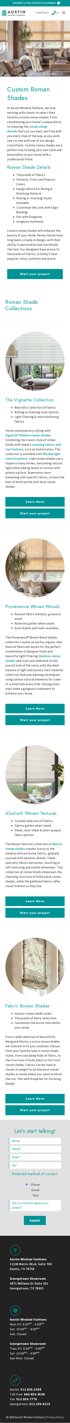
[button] (64, 13)
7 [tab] (40, 81)
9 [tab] (46, 81)
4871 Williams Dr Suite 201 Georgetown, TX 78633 (29, 1283)
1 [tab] (20, 81)
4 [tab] (30, 81)
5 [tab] (33, 81)
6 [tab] (37, 81)
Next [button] (65, 46)
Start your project (35, 274)
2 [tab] (24, 81)
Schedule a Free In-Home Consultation (35, 2)
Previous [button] (4, 46)
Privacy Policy (55, 1417)
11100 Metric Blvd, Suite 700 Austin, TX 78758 (31, 1264)
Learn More (35, 502)
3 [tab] (27, 81)
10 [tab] (49, 81)
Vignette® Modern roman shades (28, 435)
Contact (42, 13)
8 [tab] (43, 81)
